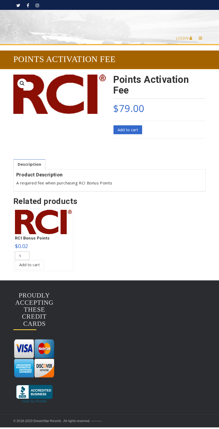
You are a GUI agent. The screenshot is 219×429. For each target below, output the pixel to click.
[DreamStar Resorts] (109, 22)
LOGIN (182, 38)
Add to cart (128, 129)
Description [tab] (29, 164)
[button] (22, 83)
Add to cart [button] (29, 264)
